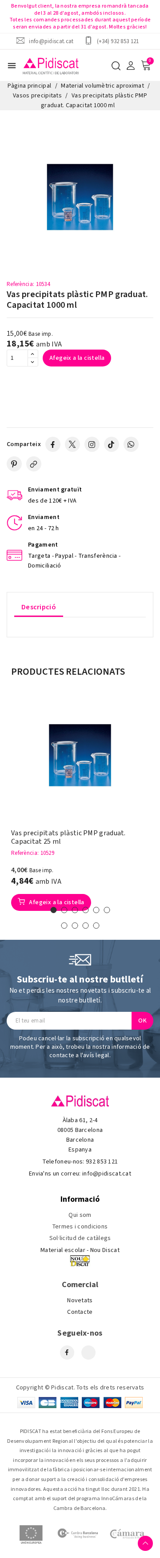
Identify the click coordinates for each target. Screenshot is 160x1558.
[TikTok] (111, 444)
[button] (53, 910)
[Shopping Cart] (146, 65)
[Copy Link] (33, 463)
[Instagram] (92, 444)
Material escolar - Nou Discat (80, 1250)
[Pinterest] (14, 463)
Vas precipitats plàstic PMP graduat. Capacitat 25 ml (68, 837)
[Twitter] (72, 444)
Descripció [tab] (38, 607)
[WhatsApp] (131, 444)
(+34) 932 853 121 (118, 41)
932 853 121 (102, 1161)
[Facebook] (52, 444)
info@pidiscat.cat (51, 41)
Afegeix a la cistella (76, 358)
